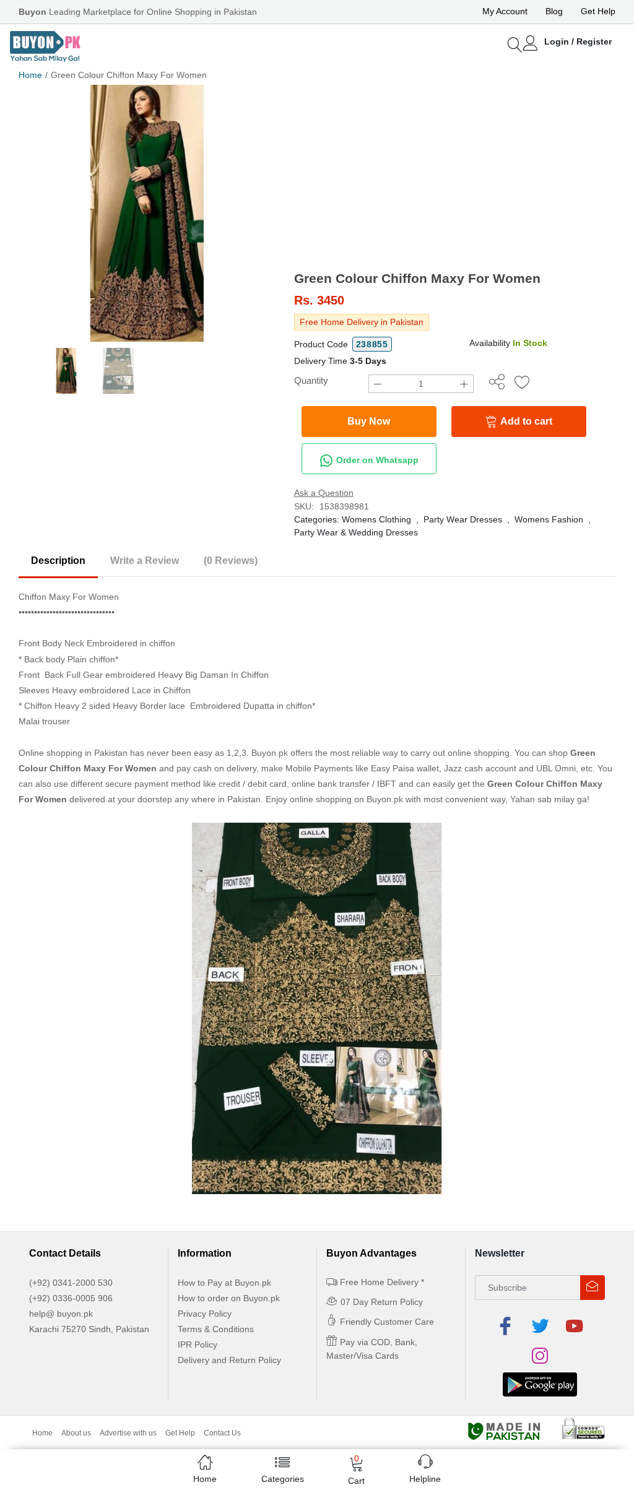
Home (30, 75)
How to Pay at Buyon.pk (224, 1283)
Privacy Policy (205, 1314)
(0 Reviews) (231, 560)
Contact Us (222, 1433)
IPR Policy (197, 1344)
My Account (505, 11)
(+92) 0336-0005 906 (71, 1298)
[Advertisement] (454, 177)
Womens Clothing (376, 519)
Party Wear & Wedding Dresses (356, 532)
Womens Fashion (549, 519)
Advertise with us (128, 1433)
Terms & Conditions (216, 1329)
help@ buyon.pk (61, 1314)
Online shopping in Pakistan (73, 753)
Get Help (598, 11)
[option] (147, 213)
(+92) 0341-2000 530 (71, 1283)
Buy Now (368, 421)
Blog (554, 11)
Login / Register (578, 41)
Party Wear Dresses (462, 519)
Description (58, 560)
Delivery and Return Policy (229, 1360)
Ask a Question (324, 493)
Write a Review (144, 560)
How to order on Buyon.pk (229, 1298)
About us (76, 1433)
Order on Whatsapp (376, 459)
